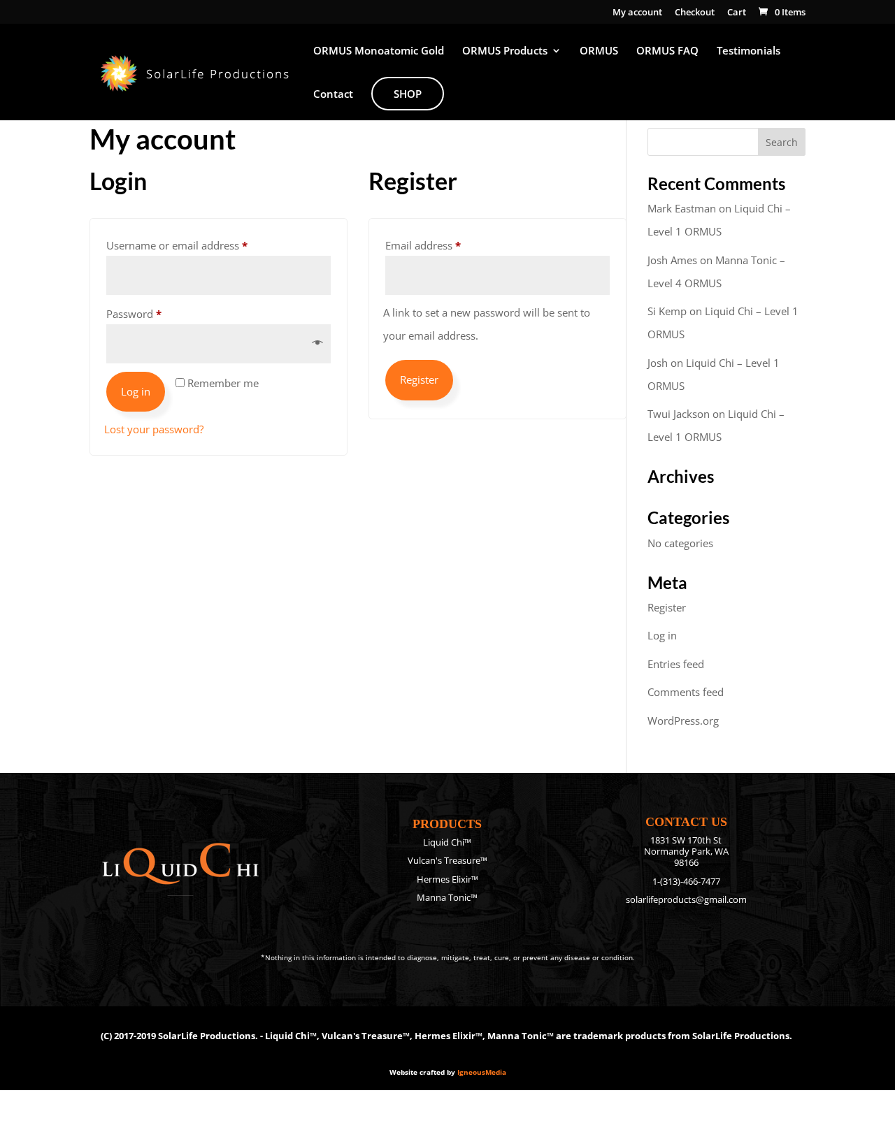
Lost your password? (153, 429)
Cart (736, 13)
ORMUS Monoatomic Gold (378, 51)
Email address (444, 245)
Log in (135, 391)
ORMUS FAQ (667, 51)
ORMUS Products (504, 51)
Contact (333, 95)
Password (155, 313)
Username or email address (198, 245)
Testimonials (748, 51)
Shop (408, 94)
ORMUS (599, 51)
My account (637, 13)
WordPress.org (683, 720)
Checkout (695, 13)
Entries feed (675, 664)
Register (419, 379)
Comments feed (685, 692)
